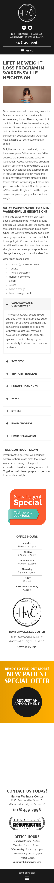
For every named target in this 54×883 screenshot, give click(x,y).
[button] (27, 304)
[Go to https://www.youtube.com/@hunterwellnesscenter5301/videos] (30, 28)
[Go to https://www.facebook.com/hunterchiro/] (24, 28)
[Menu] (27, 878)
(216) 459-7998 (27, 42)
